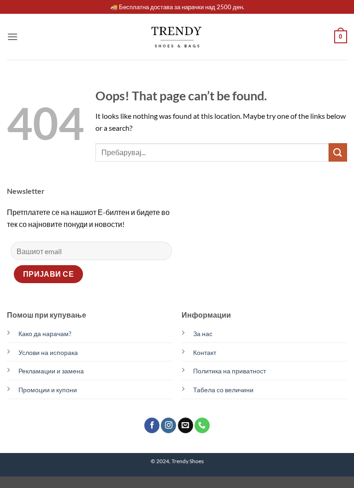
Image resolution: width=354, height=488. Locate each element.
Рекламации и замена (51, 371)
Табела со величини (223, 390)
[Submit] (338, 152)
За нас (202, 333)
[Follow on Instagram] (168, 425)
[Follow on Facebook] (151, 425)
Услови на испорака (48, 352)
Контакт (204, 352)
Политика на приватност (229, 371)
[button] (12, 36)
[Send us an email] (185, 425)
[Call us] (202, 425)
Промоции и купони (47, 390)
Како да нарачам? (44, 333)
